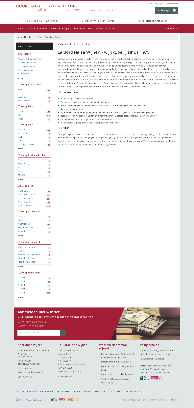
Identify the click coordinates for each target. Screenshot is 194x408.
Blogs (90, 28)
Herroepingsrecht (133, 391)
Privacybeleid (116, 391)
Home (21, 28)
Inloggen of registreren (26, 391)
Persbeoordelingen (60, 28)
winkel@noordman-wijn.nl (30, 372)
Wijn (29, 28)
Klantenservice (172, 4)
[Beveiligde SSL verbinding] (157, 378)
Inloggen (159, 4)
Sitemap (87, 391)
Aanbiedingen (41, 28)
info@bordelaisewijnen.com (71, 364)
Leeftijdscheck (100, 391)
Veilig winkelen (63, 391)
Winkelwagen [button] (166, 10)
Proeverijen (79, 28)
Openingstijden (24, 376)
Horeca (100, 28)
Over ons (111, 28)
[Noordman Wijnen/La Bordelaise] (50, 8)
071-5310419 (146, 4)
